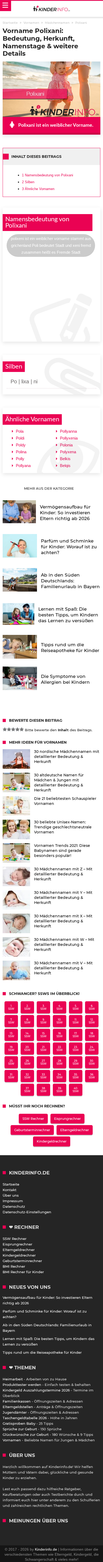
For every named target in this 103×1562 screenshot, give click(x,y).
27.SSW (43, 1062)
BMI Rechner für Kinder (23, 1272)
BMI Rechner (14, 1266)
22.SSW (60, 1048)
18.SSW (92, 1035)
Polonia (66, 445)
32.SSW (27, 1076)
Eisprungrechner (67, 1119)
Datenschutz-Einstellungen (27, 1212)
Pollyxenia (69, 438)
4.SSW (60, 1007)
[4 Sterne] (17, 729)
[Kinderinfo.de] (51, 9)
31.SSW (11, 1076)
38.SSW (43, 1090)
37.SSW (27, 1090)
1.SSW (11, 1007)
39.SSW (60, 1090)
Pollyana (23, 465)
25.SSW (11, 1062)
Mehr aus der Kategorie (49, 488)
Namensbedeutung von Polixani (47, 175)
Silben (28, 182)
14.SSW (27, 1035)
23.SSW (76, 1048)
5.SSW (76, 1007)
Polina (21, 452)
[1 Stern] (5, 729)
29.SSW (76, 1062)
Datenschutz (14, 1206)
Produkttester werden (22, 1384)
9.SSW (43, 1021)
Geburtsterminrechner (32, 1130)
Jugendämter (15, 1412)
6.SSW (92, 1007)
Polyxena (68, 452)
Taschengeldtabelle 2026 (25, 1418)
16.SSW (60, 1035)
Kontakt (9, 1190)
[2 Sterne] (9, 729)
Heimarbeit (13, 1379)
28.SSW (60, 1062)
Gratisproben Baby (19, 1423)
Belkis (65, 458)
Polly (20, 458)
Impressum (13, 1201)
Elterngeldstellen (18, 1407)
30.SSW (92, 1062)
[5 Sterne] (22, 729)
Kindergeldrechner (52, 1141)
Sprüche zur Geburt (20, 1429)
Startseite (11, 1184)
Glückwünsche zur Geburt (26, 1434)
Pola (20, 431)
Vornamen (12, 1440)
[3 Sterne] (13, 729)
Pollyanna (68, 431)
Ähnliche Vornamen (38, 189)
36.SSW (92, 1076)
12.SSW (92, 1021)
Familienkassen (17, 1401)
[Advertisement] (51, 299)
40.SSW (76, 1090)
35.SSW (76, 1076)
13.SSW (11, 1035)
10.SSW (60, 1021)
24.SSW (92, 1048)
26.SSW (27, 1062)
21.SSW (43, 1048)
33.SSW (43, 1076)
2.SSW (27, 1007)
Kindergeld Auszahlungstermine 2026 (36, 1390)
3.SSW (43, 1007)
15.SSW (43, 1035)
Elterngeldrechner (74, 1130)
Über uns (11, 1195)
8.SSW (27, 1021)
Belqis (65, 465)
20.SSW (27, 1048)
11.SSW (76, 1021)
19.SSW (11, 1048)
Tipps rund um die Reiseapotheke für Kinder (42, 1352)
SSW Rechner (33, 1119)
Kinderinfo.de (46, 1549)
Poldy (21, 445)
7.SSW (11, 1021)
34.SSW (60, 1076)
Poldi (20, 438)
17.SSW (76, 1035)
